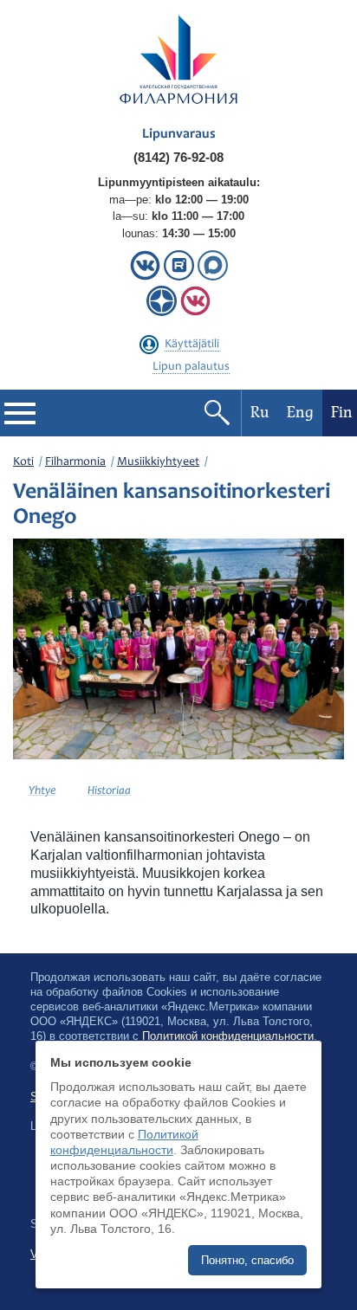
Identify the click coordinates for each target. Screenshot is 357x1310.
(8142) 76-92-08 (178, 157)
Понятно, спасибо (247, 1260)
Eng (300, 413)
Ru (259, 413)
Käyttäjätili (192, 345)
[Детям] (195, 312)
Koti (23, 462)
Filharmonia (75, 462)
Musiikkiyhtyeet (158, 462)
